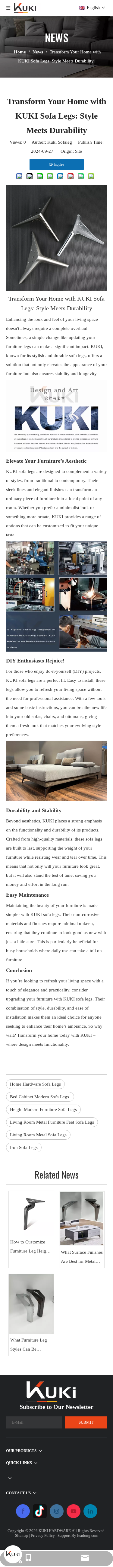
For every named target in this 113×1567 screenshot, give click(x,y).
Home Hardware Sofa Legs (35, 1084)
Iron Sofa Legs (24, 1147)
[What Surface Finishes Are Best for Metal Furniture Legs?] (82, 1218)
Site (78, 151)
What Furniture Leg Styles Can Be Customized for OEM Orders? (30, 1346)
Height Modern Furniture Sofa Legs (43, 1109)
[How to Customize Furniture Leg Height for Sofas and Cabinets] (31, 1213)
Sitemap (21, 1535)
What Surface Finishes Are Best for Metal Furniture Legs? (82, 1258)
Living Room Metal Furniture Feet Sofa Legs (52, 1122)
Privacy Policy (43, 1535)
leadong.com (87, 1535)
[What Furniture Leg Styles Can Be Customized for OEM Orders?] (31, 1304)
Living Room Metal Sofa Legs (38, 1134)
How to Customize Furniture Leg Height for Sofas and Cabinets (30, 1248)
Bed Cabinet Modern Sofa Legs (40, 1096)
